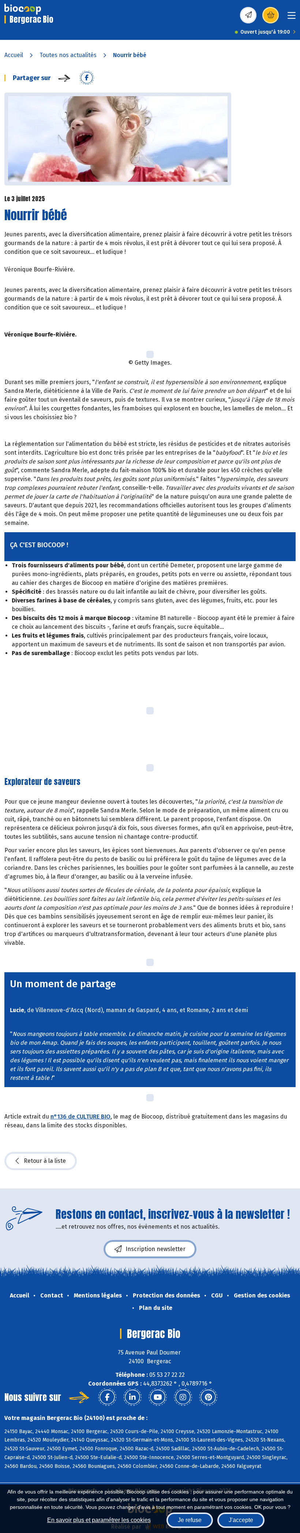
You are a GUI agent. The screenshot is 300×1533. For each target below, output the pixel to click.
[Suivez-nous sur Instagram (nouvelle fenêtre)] (183, 1397)
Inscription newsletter (155, 1248)
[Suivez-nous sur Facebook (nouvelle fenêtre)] (107, 1397)
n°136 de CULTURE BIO (80, 1116)
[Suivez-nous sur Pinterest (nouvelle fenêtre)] (208, 1397)
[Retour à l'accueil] (22, 9)
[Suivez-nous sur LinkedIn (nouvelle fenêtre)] (132, 1397)
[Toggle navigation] (292, 17)
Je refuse (190, 1520)
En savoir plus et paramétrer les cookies (99, 1520)
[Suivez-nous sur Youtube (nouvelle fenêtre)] (158, 1397)
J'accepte (241, 1520)
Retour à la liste (45, 1160)
